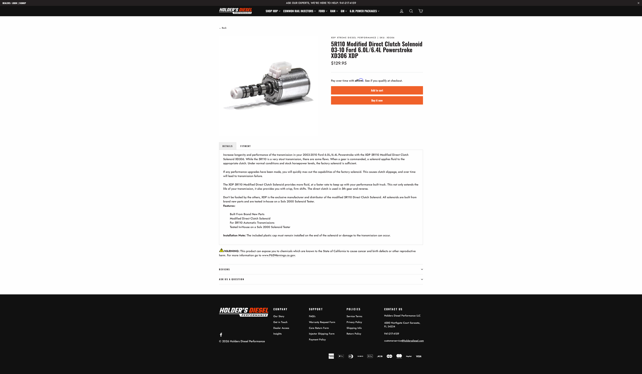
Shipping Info (354, 328)
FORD (322, 11)
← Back (222, 27)
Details (228, 146)
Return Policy (354, 334)
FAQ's (312, 316)
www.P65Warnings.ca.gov (278, 255)
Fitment (245, 146)
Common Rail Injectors (298, 11)
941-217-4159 (391, 334)
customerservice (404, 341)
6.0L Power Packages (363, 11)
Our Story (278, 316)
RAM (332, 11)
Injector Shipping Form (322, 334)
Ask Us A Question (231, 279)
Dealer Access (281, 328)
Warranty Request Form (322, 322)
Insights (277, 334)
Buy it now (377, 100)
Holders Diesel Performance (247, 341)
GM (342, 11)
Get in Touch (280, 322)
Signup (22, 3)
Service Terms (354, 316)
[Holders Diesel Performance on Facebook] (221, 334)
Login (14, 3)
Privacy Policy (354, 322)
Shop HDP (272, 11)
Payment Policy (317, 339)
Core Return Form (319, 328)
